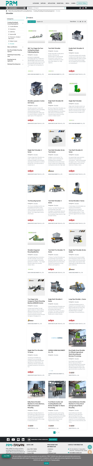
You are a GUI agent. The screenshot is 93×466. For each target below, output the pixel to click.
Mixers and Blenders (12, 47)
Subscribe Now (52, 439)
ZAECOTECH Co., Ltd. (74, 375)
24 (80, 21)
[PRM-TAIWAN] (12, 3)
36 (82, 21)
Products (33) (31, 21)
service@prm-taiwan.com (76, 452)
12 (78, 21)
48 (85, 21)
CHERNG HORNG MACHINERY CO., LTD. (56, 351)
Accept (46, 463)
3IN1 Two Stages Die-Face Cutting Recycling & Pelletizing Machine (35, 50)
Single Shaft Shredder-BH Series (55, 102)
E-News (50, 451)
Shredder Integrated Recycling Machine (34, 251)
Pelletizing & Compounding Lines (13, 55)
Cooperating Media (31, 451)
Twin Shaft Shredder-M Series (75, 151)
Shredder (35, 54)
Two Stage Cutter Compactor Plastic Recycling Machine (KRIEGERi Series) (36, 301)
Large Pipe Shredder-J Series (77, 299)
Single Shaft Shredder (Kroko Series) (77, 251)
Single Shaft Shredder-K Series (55, 300)
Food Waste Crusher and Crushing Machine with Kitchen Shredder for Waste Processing (56, 404)
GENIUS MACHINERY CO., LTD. (55, 174)
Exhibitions (50, 449)
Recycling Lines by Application (11, 60)
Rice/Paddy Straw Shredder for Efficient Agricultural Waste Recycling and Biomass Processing (77, 353)
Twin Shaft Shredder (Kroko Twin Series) (56, 151)
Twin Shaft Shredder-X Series (55, 201)
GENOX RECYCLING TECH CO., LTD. (77, 74)
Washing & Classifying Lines (13, 64)
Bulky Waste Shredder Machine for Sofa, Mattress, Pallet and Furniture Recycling (36, 404)
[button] (43, 3)
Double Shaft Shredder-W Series (76, 49)
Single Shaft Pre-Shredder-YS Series (36, 351)
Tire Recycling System (34, 201)
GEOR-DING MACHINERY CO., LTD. (36, 74)
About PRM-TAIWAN (32, 449)
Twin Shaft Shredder (54, 48)
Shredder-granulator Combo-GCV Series (36, 102)
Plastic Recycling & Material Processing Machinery (20, 11)
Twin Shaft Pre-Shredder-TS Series (56, 251)
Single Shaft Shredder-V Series (35, 151)
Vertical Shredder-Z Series (76, 201)
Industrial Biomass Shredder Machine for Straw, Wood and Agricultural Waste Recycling (77, 404)
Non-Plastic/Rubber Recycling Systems (14, 50)
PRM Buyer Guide (52, 453)
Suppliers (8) (40, 21)
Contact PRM (30, 453)
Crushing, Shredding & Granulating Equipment (44, 11)
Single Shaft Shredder (75, 101)
